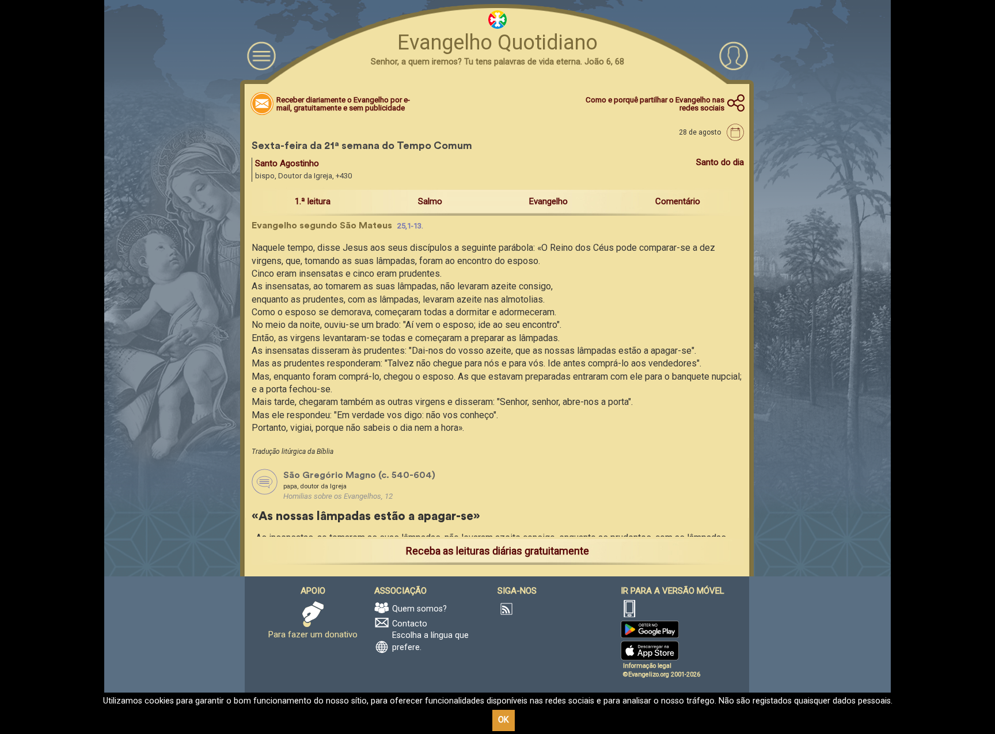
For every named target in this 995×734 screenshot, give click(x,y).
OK (503, 720)
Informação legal (647, 666)
